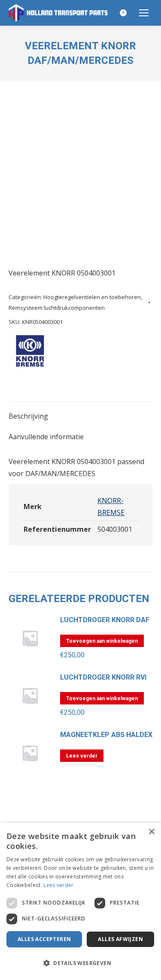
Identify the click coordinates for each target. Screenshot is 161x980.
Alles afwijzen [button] (120, 939)
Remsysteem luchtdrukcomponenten (57, 308)
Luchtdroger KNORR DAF (104, 620)
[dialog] (80, 901)
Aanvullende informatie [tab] (46, 436)
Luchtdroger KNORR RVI (103, 677)
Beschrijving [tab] (28, 416)
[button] (80, 963)
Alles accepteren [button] (44, 939)
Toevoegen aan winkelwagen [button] (102, 641)
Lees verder (81, 756)
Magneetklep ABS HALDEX (106, 734)
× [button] (151, 832)
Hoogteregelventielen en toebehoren (92, 297)
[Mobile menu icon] (143, 12)
